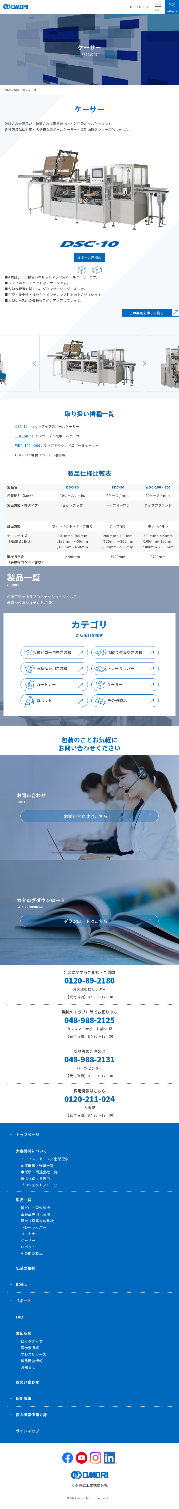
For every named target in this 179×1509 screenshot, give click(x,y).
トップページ (27, 1134)
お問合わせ (172, 11)
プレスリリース (33, 1354)
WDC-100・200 (27, 445)
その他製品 (117, 700)
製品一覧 (19, 90)
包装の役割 (25, 1268)
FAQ (19, 1317)
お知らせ (23, 1333)
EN (139, 6)
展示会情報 (30, 1347)
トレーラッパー (121, 668)
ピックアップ (32, 1341)
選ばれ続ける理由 (35, 1178)
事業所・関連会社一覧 (39, 1171)
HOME (7, 90)
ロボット (44, 700)
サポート (23, 1300)
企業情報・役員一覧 (37, 1165)
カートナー (46, 684)
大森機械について (31, 1151)
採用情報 (23, 1398)
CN (147, 6)
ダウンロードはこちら (86, 921)
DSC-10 (21, 426)
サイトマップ (27, 1431)
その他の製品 (32, 1253)
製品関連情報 (32, 1360)
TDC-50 (21, 436)
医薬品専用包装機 (52, 668)
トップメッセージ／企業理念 (45, 1158)
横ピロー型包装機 (35, 1207)
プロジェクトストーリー (41, 1184)
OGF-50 (21, 455)
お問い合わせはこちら (86, 816)
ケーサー (115, 684)
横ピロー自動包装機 (54, 652)
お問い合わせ (27, 1382)
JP (131, 6)
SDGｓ (22, 1284)
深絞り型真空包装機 (125, 652)
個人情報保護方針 (31, 1414)
